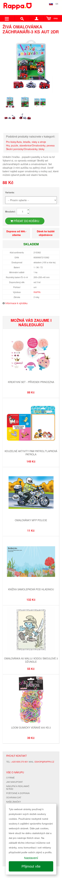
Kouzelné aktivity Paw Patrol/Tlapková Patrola (31, 452)
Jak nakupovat (14, 781)
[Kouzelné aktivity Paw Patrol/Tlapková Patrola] (31, 424)
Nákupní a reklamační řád (17, 787)
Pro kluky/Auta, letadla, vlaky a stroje (26, 142)
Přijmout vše (31, 866)
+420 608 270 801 (19, 761)
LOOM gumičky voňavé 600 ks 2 (31, 727)
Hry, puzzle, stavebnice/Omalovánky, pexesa (30, 145)
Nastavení (31, 858)
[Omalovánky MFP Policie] (31, 493)
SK (56, 3)
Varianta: (9, 192)
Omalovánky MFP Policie (31, 520)
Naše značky (13, 801)
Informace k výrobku (16, 303)
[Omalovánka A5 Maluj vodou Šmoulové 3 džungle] (31, 631)
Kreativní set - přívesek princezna (31, 382)
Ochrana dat (13, 797)
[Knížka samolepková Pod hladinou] (31, 562)
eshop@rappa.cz (44, 761)
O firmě (10, 777)
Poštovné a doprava (18, 793)
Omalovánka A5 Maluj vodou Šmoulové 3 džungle (31, 660)
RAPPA (37, 292)
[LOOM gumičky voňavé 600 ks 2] (31, 700)
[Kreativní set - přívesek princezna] (31, 354)
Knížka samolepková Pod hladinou (31, 589)
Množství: (10, 211)
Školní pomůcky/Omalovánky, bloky (25, 149)
